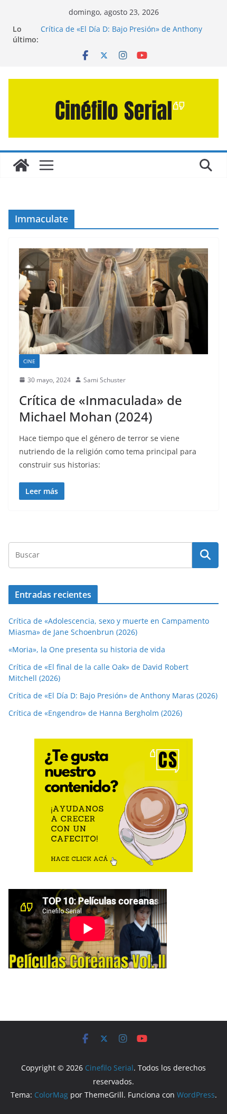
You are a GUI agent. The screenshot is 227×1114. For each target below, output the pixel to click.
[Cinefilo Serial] (21, 165)
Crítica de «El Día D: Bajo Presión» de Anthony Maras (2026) (112, 695)
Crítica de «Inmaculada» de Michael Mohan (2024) (100, 408)
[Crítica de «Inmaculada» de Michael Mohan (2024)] (113, 301)
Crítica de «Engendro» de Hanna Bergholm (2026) (95, 713)
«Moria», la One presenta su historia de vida (86, 649)
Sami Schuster (104, 379)
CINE (29, 361)
